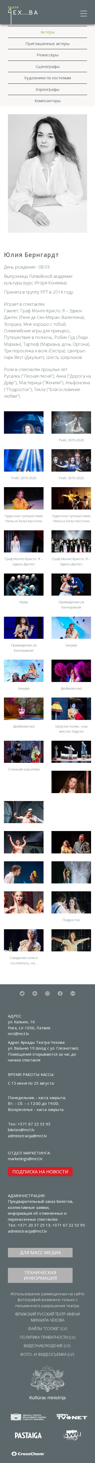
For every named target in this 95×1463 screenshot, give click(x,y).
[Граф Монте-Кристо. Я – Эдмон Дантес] (24, 541)
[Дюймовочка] (71, 671)
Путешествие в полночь (28, 337)
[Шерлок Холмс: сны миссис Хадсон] (71, 709)
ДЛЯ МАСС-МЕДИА (40, 1252)
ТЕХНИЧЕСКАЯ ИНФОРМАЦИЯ (40, 1275)
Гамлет (11, 311)
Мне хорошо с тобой (44, 324)
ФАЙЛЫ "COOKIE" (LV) (47, 1328)
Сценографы (48, 66)
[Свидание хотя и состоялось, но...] (24, 940)
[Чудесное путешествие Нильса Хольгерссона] (24, 498)
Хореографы (47, 89)
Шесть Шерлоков (64, 357)
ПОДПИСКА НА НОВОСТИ (40, 1172)
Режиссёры (47, 54)
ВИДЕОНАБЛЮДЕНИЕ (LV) (47, 1345)
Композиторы (48, 100)
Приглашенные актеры (47, 43)
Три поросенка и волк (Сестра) (34, 351)
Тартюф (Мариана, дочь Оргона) (56, 344)
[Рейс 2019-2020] (71, 422)
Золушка (12, 324)
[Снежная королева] (24, 752)
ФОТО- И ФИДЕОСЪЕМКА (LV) (47, 1354)
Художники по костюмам (47, 77)
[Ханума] (71, 628)
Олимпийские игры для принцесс (37, 331)
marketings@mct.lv (25, 1158)
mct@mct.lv (18, 1033)
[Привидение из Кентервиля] (71, 585)
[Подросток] (71, 902)
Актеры (48, 31)
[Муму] (24, 585)
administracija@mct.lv (27, 1231)
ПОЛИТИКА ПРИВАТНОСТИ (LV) (47, 1337)
